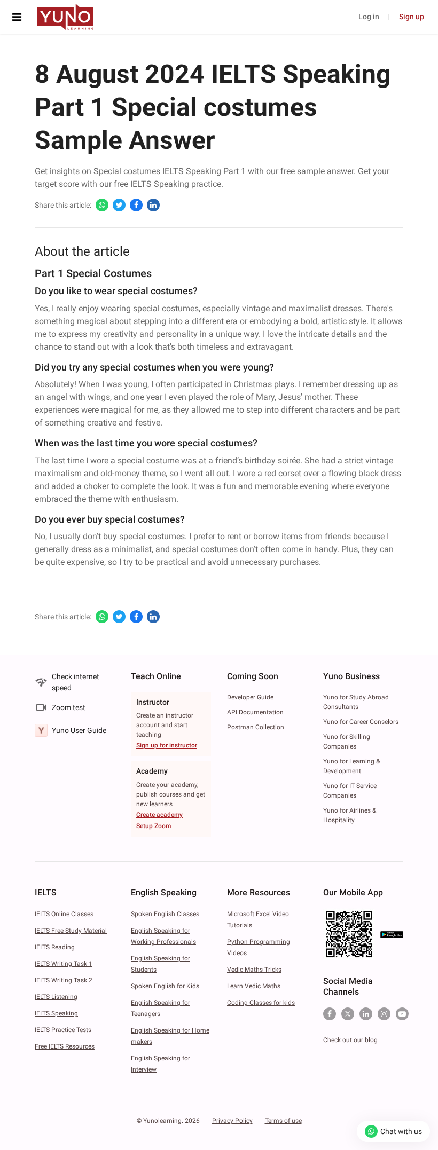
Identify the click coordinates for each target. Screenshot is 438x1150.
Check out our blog (350, 1040)
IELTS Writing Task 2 (63, 980)
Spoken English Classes (165, 914)
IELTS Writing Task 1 (63, 963)
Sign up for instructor (166, 745)
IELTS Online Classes (64, 914)
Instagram (384, 1013)
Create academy (159, 814)
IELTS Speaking (56, 1013)
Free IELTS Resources (65, 1046)
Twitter (347, 1013)
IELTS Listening (56, 997)
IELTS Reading (55, 947)
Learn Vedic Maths (253, 986)
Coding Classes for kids (261, 1002)
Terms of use (283, 1120)
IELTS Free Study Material (71, 930)
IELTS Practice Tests (63, 1030)
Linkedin (365, 1013)
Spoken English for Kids (165, 986)
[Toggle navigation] (20, 17)
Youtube (402, 1013)
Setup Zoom (153, 826)
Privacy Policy (232, 1120)
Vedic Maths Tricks (254, 969)
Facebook (329, 1013)
